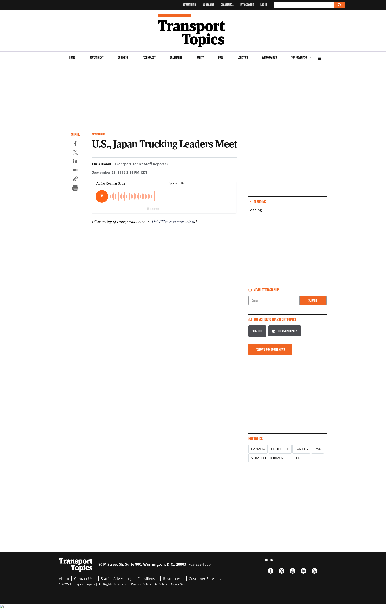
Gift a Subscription (287, 331)
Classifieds (227, 4)
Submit (312, 300)
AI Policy (161, 584)
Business (123, 57)
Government (96, 57)
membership (98, 134)
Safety (200, 57)
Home (72, 57)
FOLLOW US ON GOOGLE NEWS (270, 349)
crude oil (280, 449)
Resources (172, 578)
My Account (247, 4)
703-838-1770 (199, 564)
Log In (263, 4)
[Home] (193, 30)
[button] (75, 180)
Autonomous (269, 57)
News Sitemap (181, 584)
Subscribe (208, 4)
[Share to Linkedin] (75, 162)
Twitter (281, 571)
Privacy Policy (141, 584)
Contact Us (84, 578)
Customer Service (204, 578)
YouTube (292, 571)
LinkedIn (303, 571)
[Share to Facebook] (75, 144)
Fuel (220, 57)
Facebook (270, 571)
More (319, 58)
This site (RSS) (314, 571)
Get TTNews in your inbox (173, 221)
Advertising (189, 4)
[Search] (339, 5)
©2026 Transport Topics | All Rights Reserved (93, 584)
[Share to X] (75, 153)
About (64, 578)
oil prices (299, 458)
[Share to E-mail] (75, 171)
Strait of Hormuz (267, 458)
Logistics (243, 57)
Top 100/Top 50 (299, 57)
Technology (149, 57)
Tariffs (301, 449)
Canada (258, 449)
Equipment (176, 57)
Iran (318, 449)
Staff (105, 578)
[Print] (75, 189)
